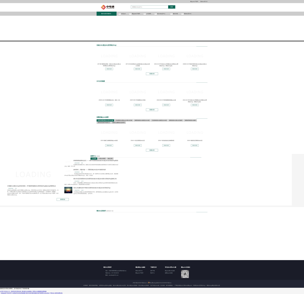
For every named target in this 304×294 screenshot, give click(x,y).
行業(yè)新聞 (102, 158)
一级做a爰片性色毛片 (6, 293)
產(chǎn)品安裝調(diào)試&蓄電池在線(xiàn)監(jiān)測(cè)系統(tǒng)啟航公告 (95, 178)
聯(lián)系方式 (203, 1)
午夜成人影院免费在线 (56, 293)
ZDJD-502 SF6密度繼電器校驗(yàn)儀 (166, 100)
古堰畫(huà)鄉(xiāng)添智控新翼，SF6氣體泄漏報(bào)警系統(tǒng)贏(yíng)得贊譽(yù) (31, 186)
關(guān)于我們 (194, 1)
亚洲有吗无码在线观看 (18, 293)
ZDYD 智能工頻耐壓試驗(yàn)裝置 (109, 140)
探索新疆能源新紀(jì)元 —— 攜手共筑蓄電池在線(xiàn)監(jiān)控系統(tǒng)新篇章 (96, 160)
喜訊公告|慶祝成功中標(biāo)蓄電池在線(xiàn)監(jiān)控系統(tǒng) (91, 187)
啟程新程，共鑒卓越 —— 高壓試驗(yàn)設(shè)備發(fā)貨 (89, 169)
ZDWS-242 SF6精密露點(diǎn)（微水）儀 (109, 100)
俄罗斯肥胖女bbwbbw (43, 293)
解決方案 (110, 158)
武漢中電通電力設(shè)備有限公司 (110, 7)
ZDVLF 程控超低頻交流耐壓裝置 (166, 140)
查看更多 (62, 199)
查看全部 (152, 73)
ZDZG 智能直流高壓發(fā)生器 (194, 140)
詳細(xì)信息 (109, 68)
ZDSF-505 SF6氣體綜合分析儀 (137, 100)
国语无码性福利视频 (31, 293)
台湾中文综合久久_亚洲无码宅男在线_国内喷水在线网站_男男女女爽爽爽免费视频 (23, 291)
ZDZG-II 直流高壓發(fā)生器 (138, 140)
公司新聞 (94, 158)
